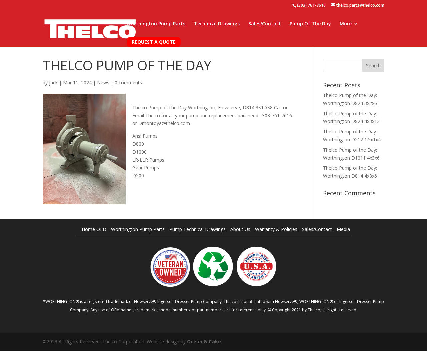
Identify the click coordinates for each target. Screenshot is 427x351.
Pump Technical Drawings (197, 229)
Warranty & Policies (276, 229)
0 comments (128, 82)
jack (53, 82)
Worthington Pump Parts (156, 24)
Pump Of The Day (310, 24)
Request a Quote (154, 42)
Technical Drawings (217, 24)
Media (343, 229)
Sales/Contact (264, 24)
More (346, 24)
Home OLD (94, 229)
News (103, 82)
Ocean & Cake (204, 341)
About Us (240, 229)
